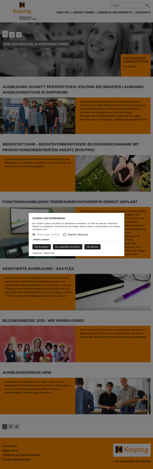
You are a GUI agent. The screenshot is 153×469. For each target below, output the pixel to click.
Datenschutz (49, 253)
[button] (64, 234)
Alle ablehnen (92, 247)
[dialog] (76, 234)
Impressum (37, 253)
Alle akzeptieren (42, 247)
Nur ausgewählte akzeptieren (67, 247)
